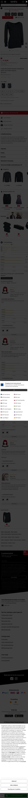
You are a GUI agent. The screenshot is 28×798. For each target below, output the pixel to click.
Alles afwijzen (14, 785)
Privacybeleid (23, 761)
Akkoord (14, 781)
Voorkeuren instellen (14, 789)
